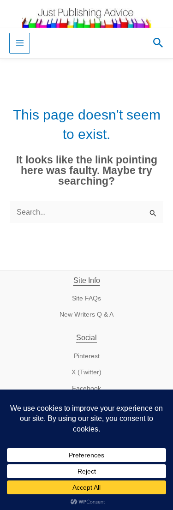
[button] (158, 43)
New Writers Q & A (86, 314)
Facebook (86, 388)
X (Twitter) (86, 372)
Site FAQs (86, 298)
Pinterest (87, 356)
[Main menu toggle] (19, 43)
